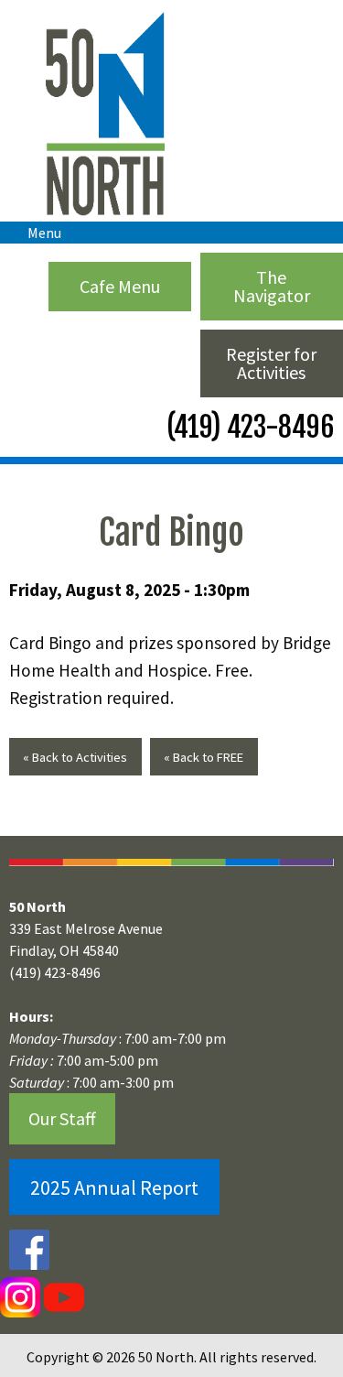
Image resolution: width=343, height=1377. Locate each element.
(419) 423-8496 (247, 427)
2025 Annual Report (114, 1187)
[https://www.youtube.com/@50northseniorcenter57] (62, 1297)
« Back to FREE (203, 757)
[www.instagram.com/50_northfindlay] (20, 1297)
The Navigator (271, 286)
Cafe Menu (120, 286)
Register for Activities (271, 363)
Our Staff (62, 1118)
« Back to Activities (75, 757)
